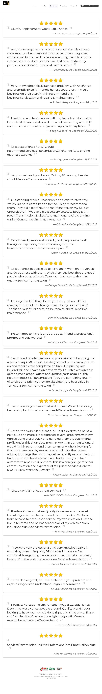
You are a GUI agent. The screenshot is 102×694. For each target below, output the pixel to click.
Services (63, 6)
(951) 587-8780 (51, 678)
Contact (73, 6)
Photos (44, 6)
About (35, 6)
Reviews (53, 6)
